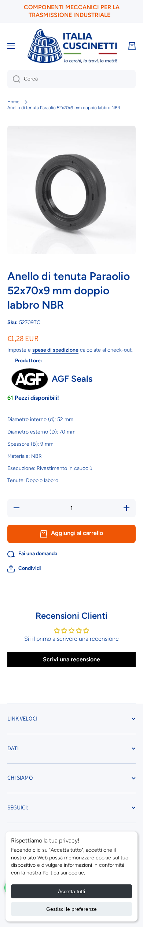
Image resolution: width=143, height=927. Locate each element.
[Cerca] (13, 79)
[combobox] (71, 79)
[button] (24, 568)
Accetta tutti (71, 891)
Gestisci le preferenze (71, 909)
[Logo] (72, 46)
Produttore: (28, 360)
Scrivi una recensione (71, 659)
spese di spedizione (55, 350)
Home (13, 101)
